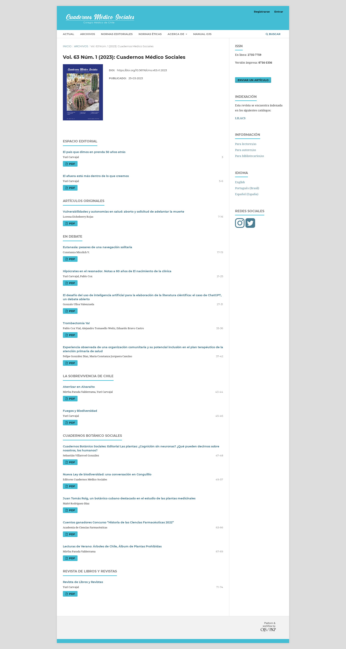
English (240, 182)
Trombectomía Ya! (76, 323)
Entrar (278, 11)
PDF (71, 163)
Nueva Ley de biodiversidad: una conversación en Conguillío (107, 474)
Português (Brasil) (247, 188)
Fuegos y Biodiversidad (80, 411)
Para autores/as (245, 150)
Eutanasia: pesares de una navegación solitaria (97, 247)
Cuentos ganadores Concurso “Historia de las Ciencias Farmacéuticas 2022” (118, 522)
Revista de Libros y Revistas (83, 582)
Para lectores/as (245, 144)
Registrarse (262, 11)
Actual (68, 34)
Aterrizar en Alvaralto (79, 387)
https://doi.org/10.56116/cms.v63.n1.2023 (142, 70)
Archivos (87, 34)
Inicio (67, 46)
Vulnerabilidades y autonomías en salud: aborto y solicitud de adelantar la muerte (123, 211)
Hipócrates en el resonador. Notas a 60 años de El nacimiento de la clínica (117, 271)
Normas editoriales (117, 34)
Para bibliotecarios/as (249, 156)
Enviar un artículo (253, 80)
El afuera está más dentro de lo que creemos (96, 176)
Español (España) (246, 194)
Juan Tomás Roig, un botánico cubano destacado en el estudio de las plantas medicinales (129, 498)
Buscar (274, 34)
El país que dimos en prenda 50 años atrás (94, 152)
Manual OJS (202, 34)
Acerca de (176, 34)
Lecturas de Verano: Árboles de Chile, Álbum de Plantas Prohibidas (112, 546)
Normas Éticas (150, 34)
